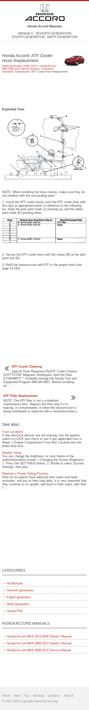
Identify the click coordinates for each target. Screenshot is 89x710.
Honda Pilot (15, 611)
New (17, 695)
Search (69, 695)
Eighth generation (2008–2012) (19, 65)
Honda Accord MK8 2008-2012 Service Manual (29, 67)
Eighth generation (28, 37)
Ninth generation (62, 37)
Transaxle (47, 68)
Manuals (25, 33)
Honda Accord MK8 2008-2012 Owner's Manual (39, 643)
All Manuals (15, 583)
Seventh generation (53, 33)
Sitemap (38, 695)
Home (6, 695)
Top (26, 695)
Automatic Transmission (16, 71)
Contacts (54, 695)
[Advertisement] (44, 90)
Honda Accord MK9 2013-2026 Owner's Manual (39, 636)
